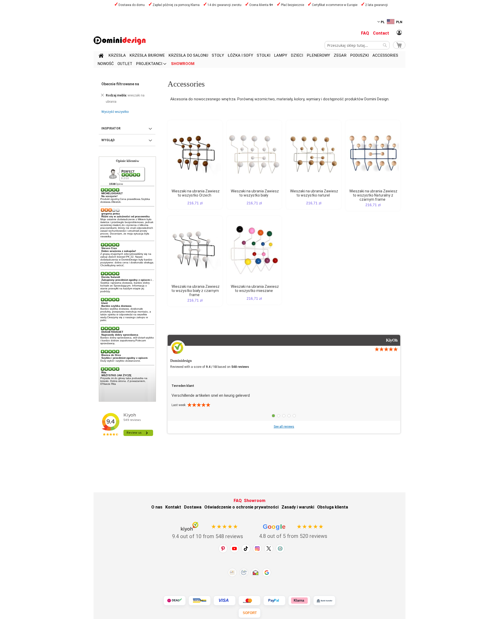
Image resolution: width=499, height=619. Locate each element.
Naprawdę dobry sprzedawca (119, 334)
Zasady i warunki (297, 507)
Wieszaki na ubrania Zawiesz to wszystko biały (255, 193)
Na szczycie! (109, 196)
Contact (381, 33)
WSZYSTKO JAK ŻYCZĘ (116, 375)
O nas (156, 507)
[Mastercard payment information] (249, 600)
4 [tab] (289, 415)
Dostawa (192, 507)
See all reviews (284, 426)
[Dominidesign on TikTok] (245, 548)
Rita (103, 372)
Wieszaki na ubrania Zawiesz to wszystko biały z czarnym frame (195, 290)
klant (104, 303)
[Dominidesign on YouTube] (234, 548)
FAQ (365, 33)
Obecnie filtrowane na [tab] (120, 84)
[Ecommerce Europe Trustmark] (243, 572)
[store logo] (120, 40)
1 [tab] (273, 415)
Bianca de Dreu (111, 355)
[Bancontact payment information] (199, 600)
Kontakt (173, 507)
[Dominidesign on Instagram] (257, 548)
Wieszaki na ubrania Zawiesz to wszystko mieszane (255, 288)
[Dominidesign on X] (268, 548)
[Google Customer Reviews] (266, 572)
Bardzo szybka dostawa (116, 305)
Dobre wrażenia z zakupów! (118, 251)
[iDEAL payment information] (174, 600)
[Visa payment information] (224, 600)
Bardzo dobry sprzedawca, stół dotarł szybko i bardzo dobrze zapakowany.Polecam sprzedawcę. (127, 340)
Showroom (254, 500)
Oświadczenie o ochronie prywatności (241, 507)
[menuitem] (117, 55)
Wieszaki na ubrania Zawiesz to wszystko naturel (314, 193)
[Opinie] (131, 175)
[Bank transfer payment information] (324, 600)
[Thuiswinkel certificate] (255, 572)
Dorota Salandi (110, 277)
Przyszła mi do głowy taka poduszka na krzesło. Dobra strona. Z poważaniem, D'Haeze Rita (123, 381)
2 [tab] (278, 415)
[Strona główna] (101, 56)
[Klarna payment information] (299, 600)
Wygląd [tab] (108, 140)
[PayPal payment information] (274, 600)
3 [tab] (283, 415)
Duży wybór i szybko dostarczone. (120, 360)
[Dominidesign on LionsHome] (280, 548)
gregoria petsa (110, 213)
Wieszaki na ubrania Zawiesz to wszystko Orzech (196, 193)
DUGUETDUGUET (112, 331)
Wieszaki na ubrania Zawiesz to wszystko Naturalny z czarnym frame (373, 195)
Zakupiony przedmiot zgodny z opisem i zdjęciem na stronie (139, 279)
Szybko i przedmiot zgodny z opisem (124, 357)
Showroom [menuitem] (182, 63)
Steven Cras (109, 248)
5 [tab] (294, 415)
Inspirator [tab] (111, 128)
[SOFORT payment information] (249, 613)
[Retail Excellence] (232, 572)
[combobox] (357, 45)
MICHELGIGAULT (112, 193)
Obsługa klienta (332, 507)
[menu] (249, 59)
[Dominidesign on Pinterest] (223, 548)
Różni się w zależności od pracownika (125, 216)
